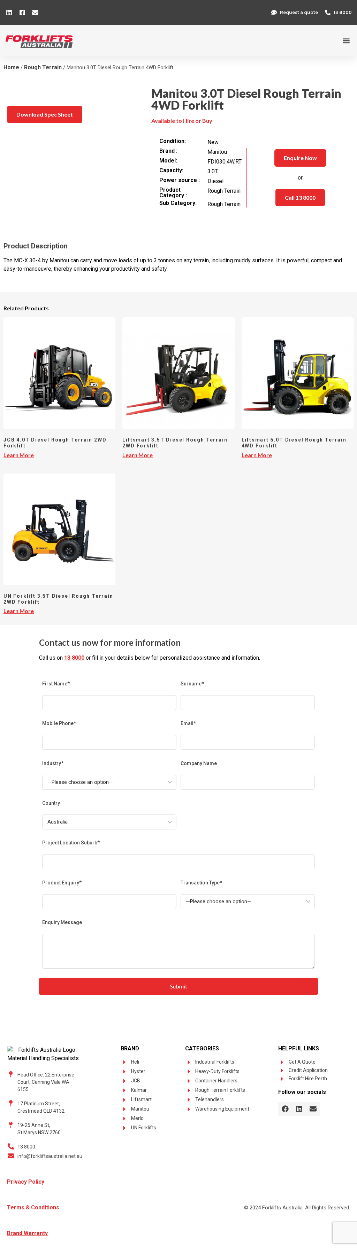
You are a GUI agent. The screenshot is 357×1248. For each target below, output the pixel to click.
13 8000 (74, 657)
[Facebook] (285, 1109)
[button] (346, 41)
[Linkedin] (299, 1109)
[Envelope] (313, 1109)
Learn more (18, 455)
